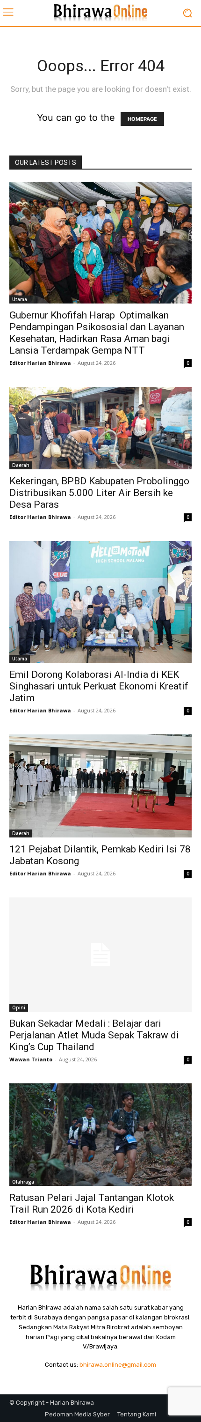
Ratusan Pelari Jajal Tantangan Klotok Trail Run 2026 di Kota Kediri (91, 1203)
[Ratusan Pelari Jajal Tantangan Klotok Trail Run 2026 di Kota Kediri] (100, 1134)
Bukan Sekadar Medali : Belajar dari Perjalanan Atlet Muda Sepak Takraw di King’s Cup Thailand (94, 1035)
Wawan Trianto (30, 1059)
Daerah (20, 465)
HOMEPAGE (142, 119)
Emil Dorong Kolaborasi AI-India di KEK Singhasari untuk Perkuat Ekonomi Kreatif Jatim (98, 686)
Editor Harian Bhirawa (40, 362)
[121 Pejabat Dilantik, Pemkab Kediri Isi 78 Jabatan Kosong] (100, 785)
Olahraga (23, 1181)
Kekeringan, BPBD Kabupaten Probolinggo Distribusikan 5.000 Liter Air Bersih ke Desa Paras (99, 492)
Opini (18, 1007)
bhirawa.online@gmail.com (117, 1364)
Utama (19, 299)
